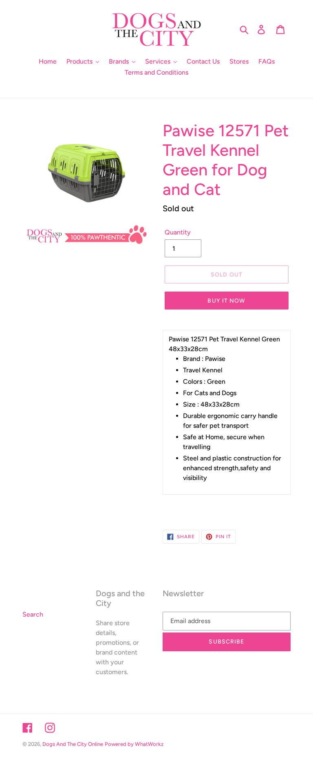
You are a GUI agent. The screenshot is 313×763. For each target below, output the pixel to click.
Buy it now (226, 300)
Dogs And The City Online (72, 744)
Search (32, 614)
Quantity (178, 232)
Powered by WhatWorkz (134, 744)
